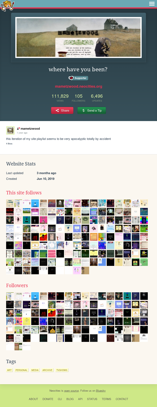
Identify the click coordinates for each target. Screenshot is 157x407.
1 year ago (22, 132)
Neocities (55, 390)
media (34, 370)
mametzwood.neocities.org (78, 86)
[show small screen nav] (152, 3)
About (33, 399)
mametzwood (30, 128)
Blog (70, 399)
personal (21, 370)
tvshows (61, 370)
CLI (60, 399)
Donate (48, 399)
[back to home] (7, 5)
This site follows (23, 192)
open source (71, 390)
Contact (122, 399)
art (9, 370)
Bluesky (101, 390)
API (80, 399)
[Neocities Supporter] (78, 78)
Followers (17, 285)
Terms (106, 399)
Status (92, 399)
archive (47, 370)
